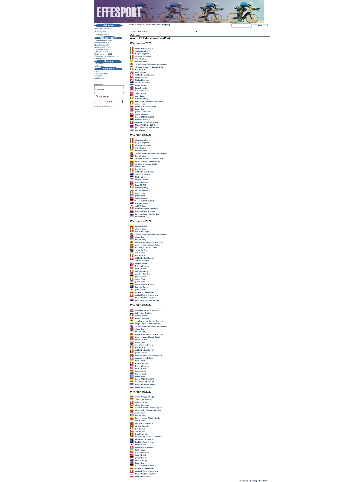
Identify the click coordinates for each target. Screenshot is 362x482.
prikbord (98, 76)
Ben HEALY (140, 70)
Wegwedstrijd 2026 (102, 47)
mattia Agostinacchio (144, 48)
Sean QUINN (140, 93)
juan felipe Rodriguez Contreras (149, 101)
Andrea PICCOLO (142, 363)
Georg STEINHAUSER (144, 117)
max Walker (140, 130)
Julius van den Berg (144, 313)
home (131, 25)
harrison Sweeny (142, 120)
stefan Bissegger (142, 232)
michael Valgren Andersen (146, 122)
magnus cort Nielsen (144, 358)
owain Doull (140, 167)
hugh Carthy (140, 156)
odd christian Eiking (144, 345)
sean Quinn (140, 96)
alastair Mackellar (142, 83)
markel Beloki (141, 62)
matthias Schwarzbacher (145, 107)
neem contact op (101, 74)
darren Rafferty (141, 99)
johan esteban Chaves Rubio (147, 161)
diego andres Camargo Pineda (148, 324)
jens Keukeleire (141, 353)
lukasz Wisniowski (143, 387)
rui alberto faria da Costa (146, 164)
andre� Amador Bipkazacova (147, 310)
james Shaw (140, 109)
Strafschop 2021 (101, 52)
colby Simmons (141, 114)
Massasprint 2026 (101, 43)
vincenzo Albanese (143, 51)
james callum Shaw (143, 112)
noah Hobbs (140, 72)
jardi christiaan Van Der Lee (147, 128)
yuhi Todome (140, 206)
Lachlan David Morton (144, 442)
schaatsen (98, 64)
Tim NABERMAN (142, 261)
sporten (140, 25)
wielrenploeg (164, 25)
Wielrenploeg (100, 32)
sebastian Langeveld (144, 439)
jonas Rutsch (140, 277)
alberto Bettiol (141, 229)
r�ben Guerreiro (142, 426)
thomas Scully (141, 374)
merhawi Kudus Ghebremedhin (148, 355)
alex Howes (140, 431)
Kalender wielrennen (104, 29)
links (96, 71)
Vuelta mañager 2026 (103, 40)
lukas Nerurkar (141, 88)
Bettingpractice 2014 (103, 54)
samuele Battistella (143, 56)
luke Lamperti (141, 78)
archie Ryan (140, 104)
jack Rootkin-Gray (142, 190)
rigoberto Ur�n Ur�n (144, 292)
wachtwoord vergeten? (104, 106)
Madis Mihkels (141, 85)
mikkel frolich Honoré (144, 75)
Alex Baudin (140, 59)
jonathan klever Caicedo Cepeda (149, 321)
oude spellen (100, 58)
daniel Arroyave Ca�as (145, 397)
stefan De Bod (141, 250)
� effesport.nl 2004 (258, 481)
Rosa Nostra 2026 (101, 45)
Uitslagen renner (102, 35)
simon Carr (140, 237)
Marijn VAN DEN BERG (145, 125)
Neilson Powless (142, 91)
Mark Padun (140, 361)
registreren (99, 78)
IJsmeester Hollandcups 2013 (106, 56)
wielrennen (99, 66)
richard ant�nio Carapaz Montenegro (151, 64)
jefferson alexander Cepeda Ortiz (149, 67)
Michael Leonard (142, 80)
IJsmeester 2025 (101, 49)
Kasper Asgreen (142, 54)
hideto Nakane (141, 445)
